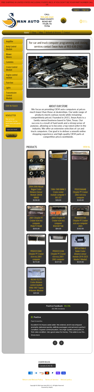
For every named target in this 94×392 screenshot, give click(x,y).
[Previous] (30, 75)
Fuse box (9, 82)
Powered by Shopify (47, 387)
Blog (41, 32)
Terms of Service (51, 379)
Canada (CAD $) (46, 366)
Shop (34, 32)
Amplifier (9, 41)
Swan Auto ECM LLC (46, 385)
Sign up (85, 10)
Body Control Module (11, 48)
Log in (76, 10)
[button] (35, 335)
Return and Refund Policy (32, 379)
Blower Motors (9, 55)
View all (86, 146)
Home (26, 32)
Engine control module (11, 76)
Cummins (9, 62)
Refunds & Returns (53, 32)
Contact (67, 32)
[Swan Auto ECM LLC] (21, 20)
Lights (8, 87)
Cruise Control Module (11, 68)
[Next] (86, 75)
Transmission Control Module (11, 95)
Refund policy (66, 379)
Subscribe (11, 135)
